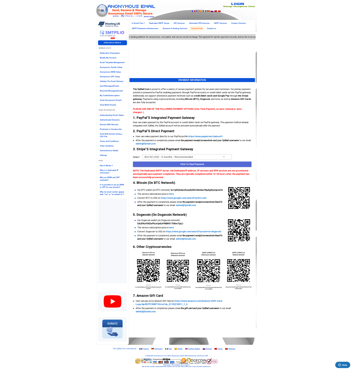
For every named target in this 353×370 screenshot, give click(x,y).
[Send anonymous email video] (112, 310)
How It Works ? (106, 166)
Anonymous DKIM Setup (110, 72)
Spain (180, 349)
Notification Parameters (110, 53)
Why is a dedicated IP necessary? (109, 171)
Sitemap (103, 155)
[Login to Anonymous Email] (238, 7)
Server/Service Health (109, 151)
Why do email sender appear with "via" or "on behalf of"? (112, 193)
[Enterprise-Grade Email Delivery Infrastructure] (112, 37)
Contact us (211, 28)
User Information (107, 110)
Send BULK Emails (108, 105)
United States (194, 349)
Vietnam (231, 349)
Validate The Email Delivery (111, 81)
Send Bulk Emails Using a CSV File (111, 135)
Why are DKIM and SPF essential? (110, 178)
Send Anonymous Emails (111, 100)
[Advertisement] (112, 241)
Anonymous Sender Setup (111, 67)
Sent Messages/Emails (109, 86)
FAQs (101, 160)
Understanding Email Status (112, 115)
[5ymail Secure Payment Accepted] (176, 363)
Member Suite (105, 48)
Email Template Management (112, 62)
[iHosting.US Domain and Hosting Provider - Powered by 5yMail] (109, 26)
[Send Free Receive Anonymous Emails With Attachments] (125, 17)
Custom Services (238, 23)
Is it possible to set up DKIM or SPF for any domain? (112, 186)
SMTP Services (220, 23)
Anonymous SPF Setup (110, 77)
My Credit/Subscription (110, 95)
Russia (209, 349)
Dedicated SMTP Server (159, 23)
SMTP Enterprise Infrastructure (145, 28)
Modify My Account (108, 58)
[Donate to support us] (112, 340)
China (220, 349)
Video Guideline (107, 146)
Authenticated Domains (110, 120)
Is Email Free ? (138, 23)
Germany (158, 349)
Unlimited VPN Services (199, 23)
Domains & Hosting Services (175, 28)
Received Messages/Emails (111, 91)
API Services (179, 23)
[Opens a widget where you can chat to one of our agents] (342, 365)
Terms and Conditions (109, 141)
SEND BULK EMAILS (112, 43)
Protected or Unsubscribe (111, 129)
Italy (170, 349)
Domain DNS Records (109, 125)
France (146, 349)
